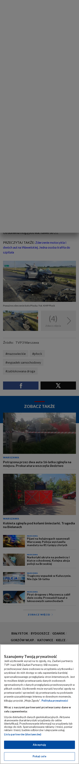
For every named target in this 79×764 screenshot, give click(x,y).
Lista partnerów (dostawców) (22, 734)
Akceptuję (39, 744)
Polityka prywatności (55, 700)
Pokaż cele (39, 756)
